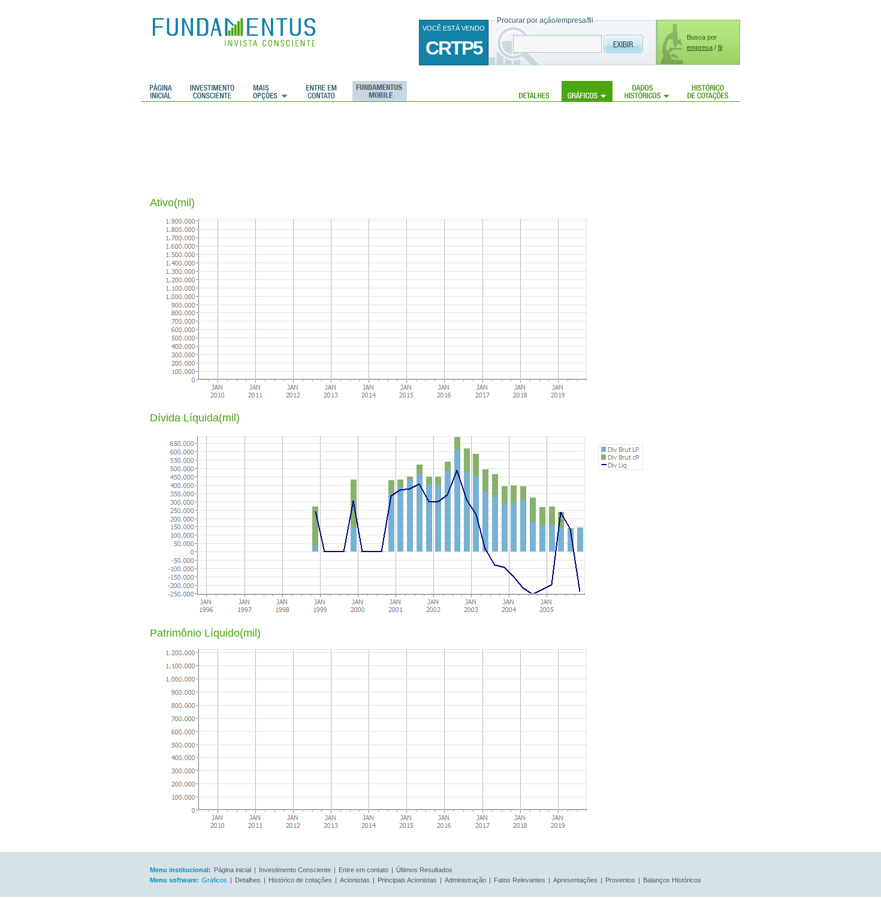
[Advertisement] (368, 141)
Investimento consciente (212, 91)
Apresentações (575, 880)
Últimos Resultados (424, 869)
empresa (700, 47)
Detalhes (534, 91)
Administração (465, 880)
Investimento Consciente (295, 869)
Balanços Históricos (672, 880)
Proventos (620, 880)
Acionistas (355, 880)
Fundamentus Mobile (378, 91)
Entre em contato (321, 91)
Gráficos (587, 91)
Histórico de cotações (707, 91)
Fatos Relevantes (519, 880)
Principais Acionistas (407, 880)
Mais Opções (270, 91)
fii (720, 47)
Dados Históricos (646, 91)
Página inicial (161, 91)
